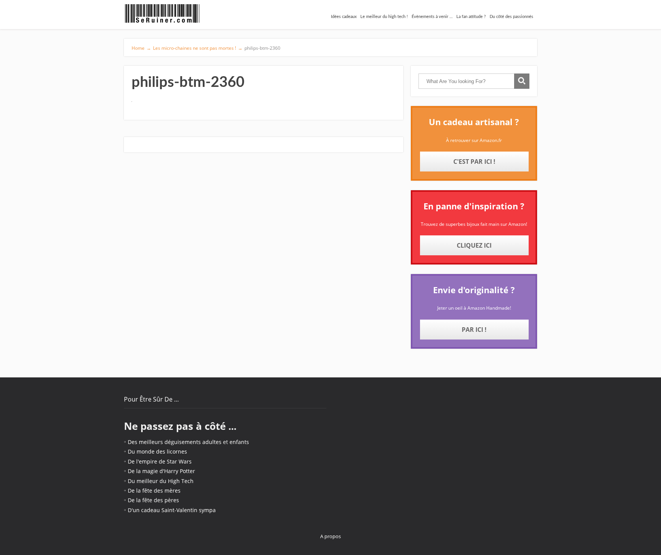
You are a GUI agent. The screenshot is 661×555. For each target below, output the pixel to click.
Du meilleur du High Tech (161, 481)
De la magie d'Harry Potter (161, 471)
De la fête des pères (153, 500)
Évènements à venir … (432, 17)
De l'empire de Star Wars (160, 461)
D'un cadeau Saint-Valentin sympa (172, 510)
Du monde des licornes (157, 451)
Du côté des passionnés (511, 17)
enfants (239, 442)
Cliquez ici (474, 245)
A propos (330, 536)
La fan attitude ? (471, 17)
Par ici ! (474, 329)
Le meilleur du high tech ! (384, 17)
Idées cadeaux (344, 17)
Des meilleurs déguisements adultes (174, 442)
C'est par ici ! (474, 161)
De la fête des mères (154, 490)
